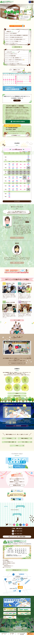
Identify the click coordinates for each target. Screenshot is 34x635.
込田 (9, 164)
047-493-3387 (18, 533)
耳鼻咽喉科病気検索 (17, 395)
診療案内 (17, 393)
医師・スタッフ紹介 (17, 262)
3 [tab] (17, 22)
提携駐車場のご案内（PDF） (17, 570)
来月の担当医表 (17, 201)
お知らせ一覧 (17, 47)
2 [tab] (16, 22)
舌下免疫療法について (16, 135)
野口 (13, 164)
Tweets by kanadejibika (15, 509)
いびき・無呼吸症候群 (17, 425)
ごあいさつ (17, 237)
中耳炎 (17, 445)
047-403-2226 (18, 531)
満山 (21, 164)
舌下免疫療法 (9, 438)
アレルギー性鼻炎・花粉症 (9, 442)
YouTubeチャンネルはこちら (17, 363)
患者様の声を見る (17, 485)
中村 (13, 163)
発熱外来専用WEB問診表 (19, 121)
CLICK (17, 100)
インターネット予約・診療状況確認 (17, 536)
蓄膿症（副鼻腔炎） (24, 438)
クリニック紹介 (17, 320)
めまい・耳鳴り (25, 442)
